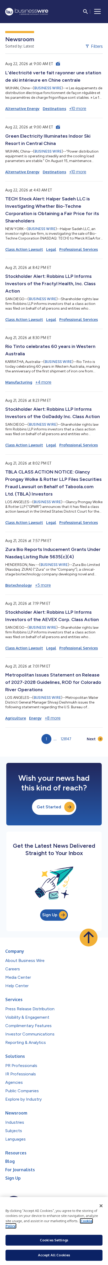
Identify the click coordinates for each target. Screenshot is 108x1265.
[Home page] (26, 11)
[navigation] (97, 11)
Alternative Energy (22, 108)
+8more (53, 718)
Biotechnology (18, 585)
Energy (35, 718)
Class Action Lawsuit (24, 249)
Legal (51, 249)
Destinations (54, 108)
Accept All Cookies (54, 1255)
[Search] (85, 11)
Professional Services (78, 249)
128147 (66, 739)
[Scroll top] (89, 937)
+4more (43, 382)
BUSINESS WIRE (48, 88)
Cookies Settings (54, 1240)
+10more (77, 108)
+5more (43, 585)
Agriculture (15, 718)
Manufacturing (18, 382)
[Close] (101, 1206)
